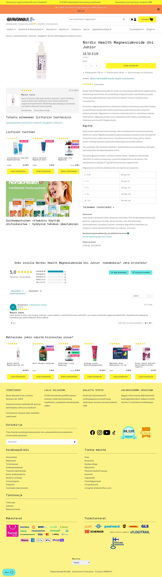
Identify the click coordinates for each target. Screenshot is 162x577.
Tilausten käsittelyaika (16, 471)
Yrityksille (41, 24)
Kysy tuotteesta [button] (120, 272)
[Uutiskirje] (74, 441)
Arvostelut (89, 460)
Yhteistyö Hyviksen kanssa (96, 471)
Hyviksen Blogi (91, 464)
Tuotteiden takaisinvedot (17, 488)
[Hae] (123, 19)
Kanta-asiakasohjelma (15, 474)
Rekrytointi (90, 467)
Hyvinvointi (27, 123)
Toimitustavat (12, 464)
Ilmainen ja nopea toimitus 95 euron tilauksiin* (26, 2)
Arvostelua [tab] (16, 291)
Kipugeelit (42, 36)
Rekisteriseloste (13, 509)
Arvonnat (89, 474)
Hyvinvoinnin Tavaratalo (82, 571)
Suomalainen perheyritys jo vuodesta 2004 (133, 2)
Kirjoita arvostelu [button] (142, 272)
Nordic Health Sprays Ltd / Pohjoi (97, 236)
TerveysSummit (91, 484)
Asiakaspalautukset (14, 467)
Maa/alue (76, 559)
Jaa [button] (14, 323)
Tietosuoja (10, 502)
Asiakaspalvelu (11, 24)
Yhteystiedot (11, 457)
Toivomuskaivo (52, 24)
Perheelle (58, 123)
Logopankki (90, 478)
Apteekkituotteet (20, 36)
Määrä (85, 61)
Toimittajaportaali (93, 481)
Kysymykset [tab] (34, 291)
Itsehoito (32, 36)
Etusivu (9, 36)
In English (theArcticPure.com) (98, 488)
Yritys (87, 457)
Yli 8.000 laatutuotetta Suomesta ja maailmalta (80, 2)
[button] (147, 19)
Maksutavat (11, 460)
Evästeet (10, 506)
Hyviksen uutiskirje (14, 478)
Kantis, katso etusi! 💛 (27, 24)
